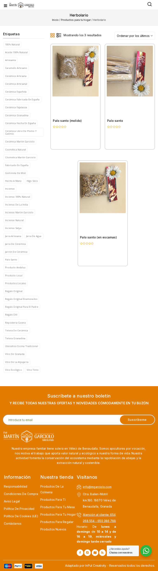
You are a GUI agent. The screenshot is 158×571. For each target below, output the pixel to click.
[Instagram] (87, 552)
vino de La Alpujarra (16, 361)
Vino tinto (32, 369)
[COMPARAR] (93, 86)
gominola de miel (15, 173)
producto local (13, 275)
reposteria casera (15, 322)
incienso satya (13, 228)
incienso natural (14, 220)
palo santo (11, 259)
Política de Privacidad (19, 508)
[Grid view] (52, 35)
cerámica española (16, 91)
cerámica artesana (16, 75)
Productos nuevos (53, 529)
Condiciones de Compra (21, 494)
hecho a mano (13, 180)
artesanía (10, 60)
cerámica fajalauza (16, 107)
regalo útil (11, 314)
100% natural (12, 44)
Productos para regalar (56, 522)
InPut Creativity (95, 565)
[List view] (59, 35)
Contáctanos (12, 523)
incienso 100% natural (17, 196)
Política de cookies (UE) (21, 516)
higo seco (32, 180)
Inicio (55, 19)
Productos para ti (52, 499)
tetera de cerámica (16, 330)
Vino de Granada (14, 353)
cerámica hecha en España (20, 123)
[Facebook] (80, 552)
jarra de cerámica (15, 243)
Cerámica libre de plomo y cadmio (21, 132)
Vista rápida (93, 96)
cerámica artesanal (16, 83)
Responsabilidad (15, 486)
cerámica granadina (17, 115)
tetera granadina (15, 338)
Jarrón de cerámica (16, 251)
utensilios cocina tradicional (21, 346)
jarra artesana (13, 236)
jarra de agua (34, 236)
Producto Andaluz (15, 267)
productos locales (15, 283)
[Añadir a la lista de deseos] (93, 77)
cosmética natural (15, 149)
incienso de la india (16, 204)
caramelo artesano (16, 67)
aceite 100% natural (16, 52)
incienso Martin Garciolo (19, 212)
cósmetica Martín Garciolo (20, 157)
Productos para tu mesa (57, 507)
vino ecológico (13, 369)
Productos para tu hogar (76, 19)
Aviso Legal (12, 501)
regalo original (13, 291)
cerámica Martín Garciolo (20, 141)
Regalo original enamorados (21, 298)
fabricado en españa (16, 165)
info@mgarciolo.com (97, 487)
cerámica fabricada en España (22, 99)
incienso (10, 188)
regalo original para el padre (21, 306)
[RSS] (102, 552)
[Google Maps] (95, 552)
